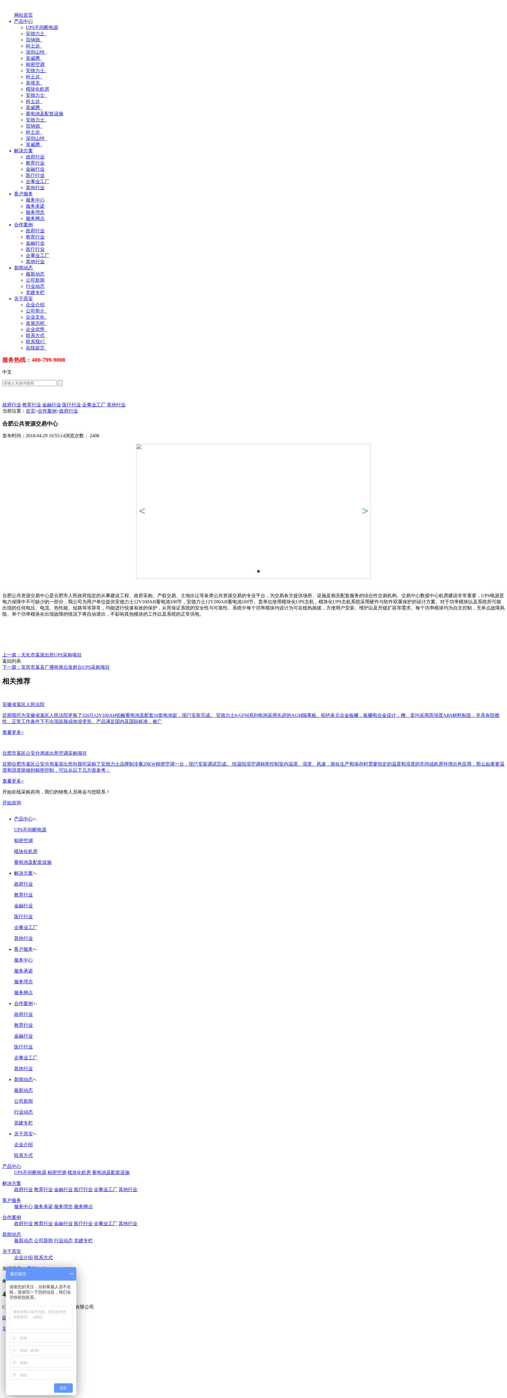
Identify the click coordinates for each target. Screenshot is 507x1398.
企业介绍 (35, 304)
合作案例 (23, 224)
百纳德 (33, 39)
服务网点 (35, 218)
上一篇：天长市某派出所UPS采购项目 (42, 654)
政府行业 (35, 156)
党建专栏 (35, 292)
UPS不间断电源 (42, 27)
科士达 (33, 45)
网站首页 (23, 15)
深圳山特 (36, 52)
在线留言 (36, 347)
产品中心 (23, 21)
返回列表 (11, 661)
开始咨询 (11, 802)
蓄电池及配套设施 (44, 113)
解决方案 (23, 150)
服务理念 (35, 212)
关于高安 (23, 298)
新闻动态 (23, 267)
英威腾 (33, 58)
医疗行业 (35, 175)
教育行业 (35, 163)
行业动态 (35, 286)
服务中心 (35, 199)
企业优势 (36, 329)
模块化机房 (37, 89)
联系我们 (36, 341)
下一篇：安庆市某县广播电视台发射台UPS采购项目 (56, 667)
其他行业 (35, 187)
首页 (30, 410)
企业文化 (36, 317)
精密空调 (35, 64)
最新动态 (35, 273)
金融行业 (35, 169)
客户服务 (23, 193)
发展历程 (36, 323)
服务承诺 (35, 206)
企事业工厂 (37, 181)
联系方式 (35, 335)
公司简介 (36, 310)
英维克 (33, 82)
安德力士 (36, 33)
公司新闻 (35, 280)
